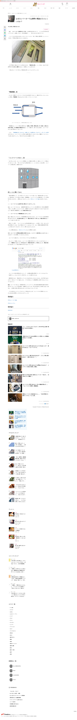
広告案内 (10, 716)
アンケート (11, 509)
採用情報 (31, 716)
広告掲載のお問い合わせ (13, 703)
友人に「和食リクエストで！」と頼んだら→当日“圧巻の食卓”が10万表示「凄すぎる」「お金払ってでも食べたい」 (20, 467)
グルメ (11, 618)
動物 (11, 639)
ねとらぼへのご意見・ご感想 (14, 693)
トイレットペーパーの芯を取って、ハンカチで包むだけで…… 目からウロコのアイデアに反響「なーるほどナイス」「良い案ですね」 (20, 494)
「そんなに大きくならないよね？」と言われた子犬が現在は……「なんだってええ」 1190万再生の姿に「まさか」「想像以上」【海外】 (20, 487)
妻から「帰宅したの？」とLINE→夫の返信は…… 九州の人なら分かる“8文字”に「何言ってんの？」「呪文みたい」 (20, 446)
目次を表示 (46, 29)
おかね (11, 611)
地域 (11, 641)
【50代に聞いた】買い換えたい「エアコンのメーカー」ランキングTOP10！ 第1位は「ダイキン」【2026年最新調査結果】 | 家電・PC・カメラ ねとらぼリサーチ (18, 563)
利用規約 (75, 711)
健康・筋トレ (12, 637)
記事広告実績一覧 (12, 706)
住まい (11, 635)
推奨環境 (35, 716)
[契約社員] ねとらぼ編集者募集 (15, 697)
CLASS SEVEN (16, 675)
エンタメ (11, 609)
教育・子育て (12, 649)
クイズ (11, 616)
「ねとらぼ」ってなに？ (13, 691)
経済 (11, 652)
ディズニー (12, 622)
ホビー (11, 628)
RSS (25, 716)
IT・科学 (11, 607)
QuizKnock (10, 310)
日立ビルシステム (22, 229)
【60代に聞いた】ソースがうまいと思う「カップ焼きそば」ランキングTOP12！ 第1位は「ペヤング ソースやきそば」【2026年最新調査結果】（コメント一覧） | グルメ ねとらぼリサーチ (18, 596)
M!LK (14, 670)
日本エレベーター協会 (35, 199)
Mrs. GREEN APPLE (17, 666)
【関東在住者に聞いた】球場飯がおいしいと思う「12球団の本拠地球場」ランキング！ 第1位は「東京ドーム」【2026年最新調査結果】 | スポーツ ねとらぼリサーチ (18, 580)
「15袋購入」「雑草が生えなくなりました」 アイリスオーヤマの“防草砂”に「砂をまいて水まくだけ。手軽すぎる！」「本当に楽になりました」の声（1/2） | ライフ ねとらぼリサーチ (18, 588)
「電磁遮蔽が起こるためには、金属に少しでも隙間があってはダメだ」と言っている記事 (30, 132)
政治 (11, 647)
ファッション (12, 626)
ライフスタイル (13, 630)
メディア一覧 (3, 716)
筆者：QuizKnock (15, 318)
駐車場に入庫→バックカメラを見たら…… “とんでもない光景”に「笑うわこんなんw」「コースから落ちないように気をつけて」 (20, 501)
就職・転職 (12, 645)
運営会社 (28, 716)
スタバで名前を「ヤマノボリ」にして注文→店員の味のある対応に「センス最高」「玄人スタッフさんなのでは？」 (20, 453)
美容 (11, 654)
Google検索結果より (15, 270)
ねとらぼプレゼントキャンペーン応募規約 (17, 695)
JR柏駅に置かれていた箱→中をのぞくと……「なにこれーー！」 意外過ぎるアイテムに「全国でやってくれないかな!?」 (20, 439)
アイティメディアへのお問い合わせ (15, 699)
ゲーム (11, 620)
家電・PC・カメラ (13, 643)
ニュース (11, 624)
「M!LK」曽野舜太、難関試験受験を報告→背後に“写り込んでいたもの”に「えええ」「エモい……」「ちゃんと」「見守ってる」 (20, 460)
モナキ (14, 679)
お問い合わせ (15, 716)
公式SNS (7, 716)
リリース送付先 (12, 701)
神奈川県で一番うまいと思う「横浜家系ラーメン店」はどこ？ (20, 538)
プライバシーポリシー (20, 716)
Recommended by (42, 403)
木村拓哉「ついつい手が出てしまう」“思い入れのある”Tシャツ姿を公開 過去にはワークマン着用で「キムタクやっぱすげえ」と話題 (20, 473)
